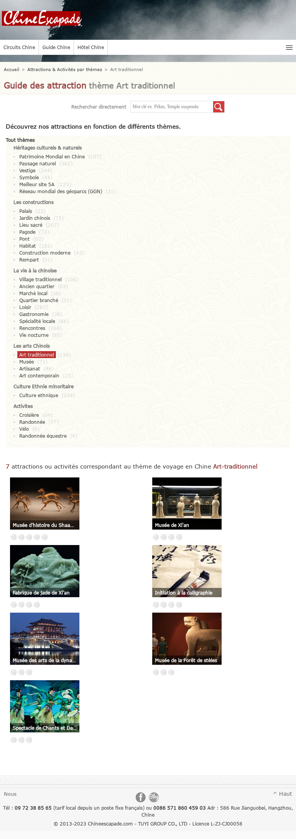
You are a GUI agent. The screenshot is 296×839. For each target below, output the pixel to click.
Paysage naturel (37, 163)
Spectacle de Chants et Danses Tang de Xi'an (45, 727)
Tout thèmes (20, 140)
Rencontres (32, 328)
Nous (10, 794)
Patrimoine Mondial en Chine (52, 156)
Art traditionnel (36, 354)
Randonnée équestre (43, 435)
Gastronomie (34, 314)
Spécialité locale (37, 321)
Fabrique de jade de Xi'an (41, 592)
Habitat (27, 245)
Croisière (29, 415)
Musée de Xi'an (172, 525)
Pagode (27, 231)
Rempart (29, 259)
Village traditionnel (40, 279)
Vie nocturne (34, 335)
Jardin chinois (34, 218)
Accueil (11, 69)
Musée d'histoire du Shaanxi (45, 525)
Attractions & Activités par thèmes (64, 69)
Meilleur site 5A (36, 184)
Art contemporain (39, 375)
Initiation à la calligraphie (183, 592)
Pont (24, 238)
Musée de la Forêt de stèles (186, 660)
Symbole (29, 177)
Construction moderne (45, 252)
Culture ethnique (38, 395)
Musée (26, 361)
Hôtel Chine (90, 47)
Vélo (24, 428)
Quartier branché (38, 300)
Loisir (25, 307)
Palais (25, 211)
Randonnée (32, 422)
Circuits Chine (19, 47)
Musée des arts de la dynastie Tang (45, 660)
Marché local (33, 293)
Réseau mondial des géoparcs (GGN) (60, 191)
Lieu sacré (30, 225)
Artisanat (29, 368)
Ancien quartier (36, 286)
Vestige (27, 170)
